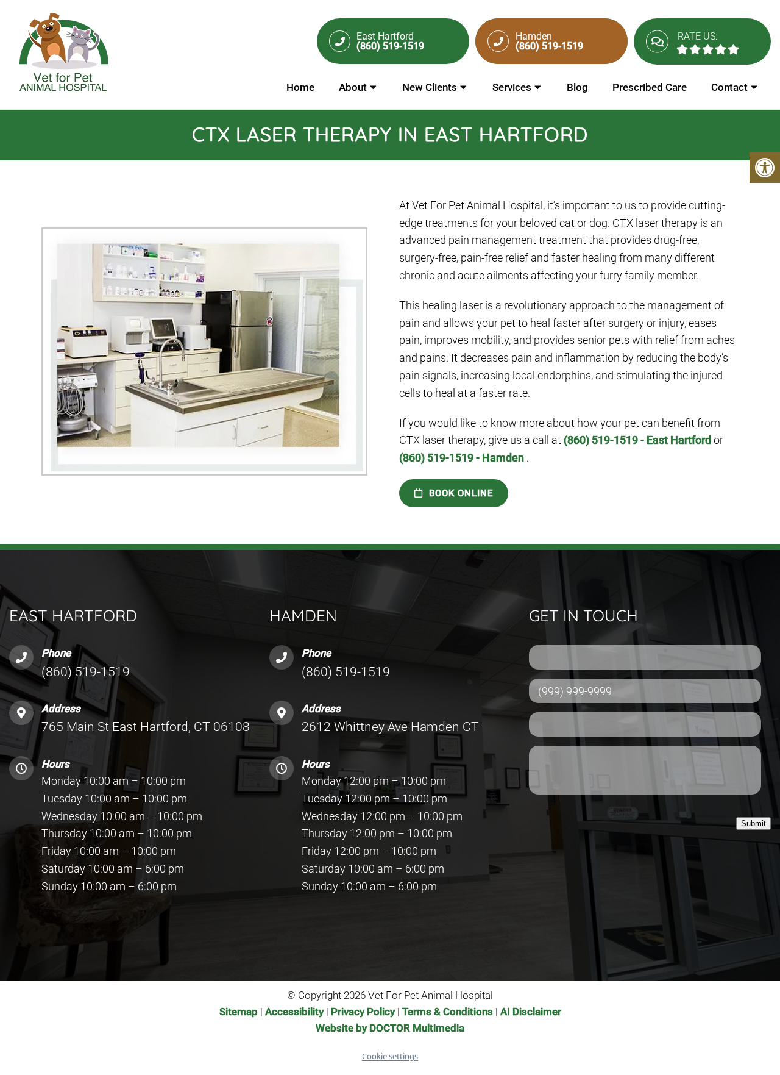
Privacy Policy (364, 1011)
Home (300, 87)
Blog (577, 87)
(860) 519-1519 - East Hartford (639, 440)
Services (511, 87)
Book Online (459, 493)
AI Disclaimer (530, 1011)
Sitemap (238, 1011)
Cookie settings (390, 1056)
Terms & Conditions (448, 1011)
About (353, 87)
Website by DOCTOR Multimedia (390, 1028)
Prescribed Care (649, 87)
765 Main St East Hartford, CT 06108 (145, 727)
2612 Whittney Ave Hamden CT (390, 727)
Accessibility (294, 1011)
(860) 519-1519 (85, 672)
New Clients (429, 87)
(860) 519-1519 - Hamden (462, 457)
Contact (729, 87)
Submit (753, 823)
